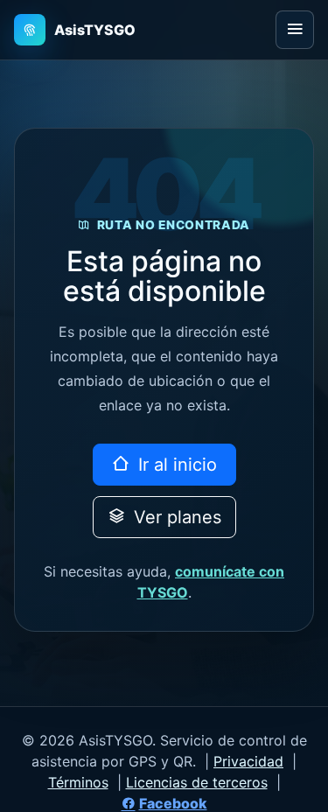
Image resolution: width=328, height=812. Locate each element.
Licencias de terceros (197, 782)
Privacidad (248, 761)
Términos (78, 782)
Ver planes (175, 517)
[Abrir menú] (295, 29)
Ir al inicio (175, 464)
